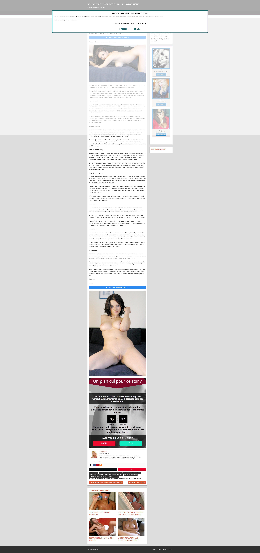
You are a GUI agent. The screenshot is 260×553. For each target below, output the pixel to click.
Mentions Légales (157, 549)
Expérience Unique (125, 472)
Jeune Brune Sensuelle (117, 474)
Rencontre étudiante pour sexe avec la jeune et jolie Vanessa (130, 513)
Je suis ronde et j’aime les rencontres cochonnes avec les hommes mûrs (106, 483)
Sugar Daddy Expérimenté (136, 478)
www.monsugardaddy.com (96, 461)
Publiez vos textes (167, 549)
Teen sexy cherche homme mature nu (99, 513)
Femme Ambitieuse (94, 474)
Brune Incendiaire (103, 472)
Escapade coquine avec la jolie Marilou (101, 539)
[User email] (100, 465)
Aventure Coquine (94, 472)
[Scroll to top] (257, 550)
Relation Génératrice (132, 474)
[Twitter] (91, 465)
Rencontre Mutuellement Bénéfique (98, 476)
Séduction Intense (124, 478)
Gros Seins (101, 474)
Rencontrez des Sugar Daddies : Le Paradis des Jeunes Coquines (104, 478)
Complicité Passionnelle (114, 472)
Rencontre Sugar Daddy (113, 476)
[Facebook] (94, 465)
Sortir (137, 29)
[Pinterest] (97, 465)
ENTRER (124, 29)
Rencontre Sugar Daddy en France (136, 483)
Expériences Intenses (135, 472)
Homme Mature (107, 474)
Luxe (125, 474)
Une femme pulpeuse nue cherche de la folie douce (128, 539)
